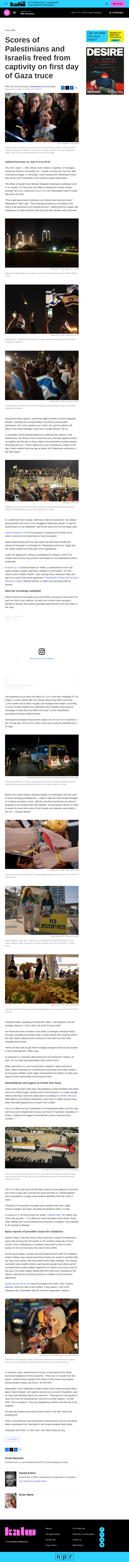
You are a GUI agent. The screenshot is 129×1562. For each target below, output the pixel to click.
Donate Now (51, 1540)
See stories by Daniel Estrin (33, 1481)
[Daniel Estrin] (10, 1479)
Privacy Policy (51, 1545)
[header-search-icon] (106, 4)
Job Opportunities (53, 1534)
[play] (7, 12)
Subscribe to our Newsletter (84, 1534)
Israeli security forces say (17, 1283)
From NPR (10, 30)
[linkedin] (101, 1539)
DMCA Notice (78, 1545)
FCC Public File (79, 1529)
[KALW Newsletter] (105, 36)
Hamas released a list (16, 532)
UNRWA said (53, 1215)
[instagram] (101, 1534)
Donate (119, 4)
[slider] (18, 12)
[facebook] (101, 1529)
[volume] (14, 13)
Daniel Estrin (36, 86)
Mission (49, 1529)
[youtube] (101, 1544)
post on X (14, 567)
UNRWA (63, 1095)
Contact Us (77, 1540)
